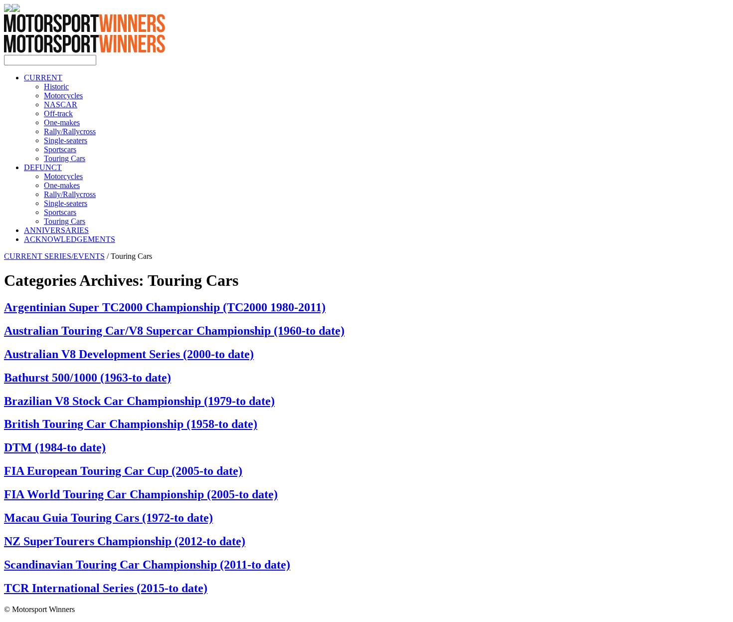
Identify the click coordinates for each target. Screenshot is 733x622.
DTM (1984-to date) (55, 447)
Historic (56, 86)
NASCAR (60, 104)
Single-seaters (65, 140)
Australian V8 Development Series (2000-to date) (129, 354)
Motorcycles (63, 95)
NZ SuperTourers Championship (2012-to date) (124, 541)
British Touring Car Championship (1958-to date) (130, 423)
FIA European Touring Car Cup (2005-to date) (123, 470)
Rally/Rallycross (70, 131)
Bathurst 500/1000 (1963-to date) (87, 377)
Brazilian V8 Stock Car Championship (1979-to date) (139, 401)
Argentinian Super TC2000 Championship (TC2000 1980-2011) (165, 307)
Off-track (58, 113)
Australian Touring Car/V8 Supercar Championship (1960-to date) (174, 330)
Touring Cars (64, 158)
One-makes (62, 122)
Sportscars (60, 149)
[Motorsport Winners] (84, 50)
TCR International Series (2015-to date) (105, 588)
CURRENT (43, 77)
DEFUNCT (43, 167)
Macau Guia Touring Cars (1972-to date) (108, 517)
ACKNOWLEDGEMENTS (69, 239)
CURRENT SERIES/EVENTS (54, 256)
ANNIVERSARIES (56, 230)
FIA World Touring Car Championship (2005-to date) (141, 494)
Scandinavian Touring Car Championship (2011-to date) (147, 564)
